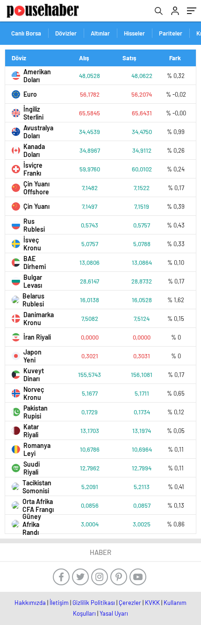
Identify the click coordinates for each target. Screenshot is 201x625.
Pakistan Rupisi (35, 412)
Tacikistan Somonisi (36, 487)
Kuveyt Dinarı (33, 375)
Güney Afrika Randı (31, 524)
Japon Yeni (32, 356)
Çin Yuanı (36, 206)
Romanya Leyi (36, 449)
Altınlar (100, 33)
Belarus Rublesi (33, 300)
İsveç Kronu (32, 244)
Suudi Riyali (31, 468)
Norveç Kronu (33, 393)
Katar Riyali (31, 431)
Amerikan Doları (37, 76)
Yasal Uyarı (114, 613)
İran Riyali (37, 337)
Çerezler (130, 602)
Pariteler (170, 33)
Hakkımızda (30, 602)
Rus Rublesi (34, 225)
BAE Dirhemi (34, 262)
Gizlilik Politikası (93, 602)
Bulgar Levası (32, 281)
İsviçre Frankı (33, 169)
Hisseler (134, 33)
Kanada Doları (34, 150)
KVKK (152, 602)
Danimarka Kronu (38, 319)
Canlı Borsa (26, 33)
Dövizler (66, 33)
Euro (30, 94)
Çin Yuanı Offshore (36, 188)
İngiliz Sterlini (33, 113)
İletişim (59, 602)
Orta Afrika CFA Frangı (38, 505)
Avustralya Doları (38, 132)
